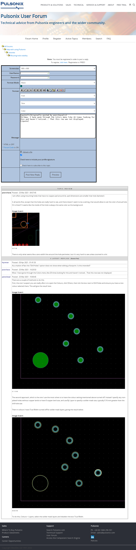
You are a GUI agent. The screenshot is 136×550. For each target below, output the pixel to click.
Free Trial (121, 5)
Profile (45, 38)
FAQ (109, 38)
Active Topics (72, 38)
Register (57, 38)
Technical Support (54, 532)
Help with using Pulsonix (16, 49)
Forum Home (31, 38)
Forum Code (9, 147)
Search (99, 38)
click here (63, 62)
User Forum (51, 535)
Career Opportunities (11, 541)
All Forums (8, 46)
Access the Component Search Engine (63, 538)
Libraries (11, 52)
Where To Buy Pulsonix (12, 530)
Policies (94, 540)
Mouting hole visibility (19, 55)
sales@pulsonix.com (106, 532)
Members (86, 38)
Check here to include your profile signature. (37, 159)
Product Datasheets (10, 532)
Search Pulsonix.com (55, 530)
